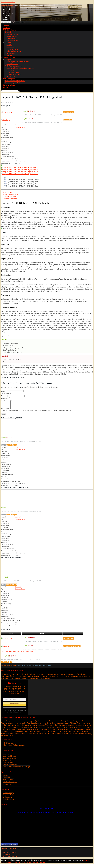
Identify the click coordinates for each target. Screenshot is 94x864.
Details (3, 445)
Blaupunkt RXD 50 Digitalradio (11, 557)
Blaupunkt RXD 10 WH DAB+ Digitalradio (15, 487)
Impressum (7, 854)
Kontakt (5, 87)
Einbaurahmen (8, 762)
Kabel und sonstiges (14, 51)
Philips (17, 447)
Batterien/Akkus (12, 49)
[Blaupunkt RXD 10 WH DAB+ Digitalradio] (14, 503)
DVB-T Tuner (11, 76)
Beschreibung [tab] (7, 192)
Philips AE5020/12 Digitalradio (11, 418)
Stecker (9, 55)
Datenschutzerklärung (10, 856)
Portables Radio (12, 34)
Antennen (10, 47)
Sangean (17, 125)
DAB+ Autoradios (9, 57)
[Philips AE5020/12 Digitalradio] (14, 434)
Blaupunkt (18, 517)
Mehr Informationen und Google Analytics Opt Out (27, 862)
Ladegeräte (11, 53)
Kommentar (5, 408)
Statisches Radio (12, 36)
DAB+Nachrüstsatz (9, 758)
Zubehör (8, 43)
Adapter (9, 45)
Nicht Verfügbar (68, 112)
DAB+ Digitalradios (9, 30)
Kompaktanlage (12, 40)
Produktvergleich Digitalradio (15, 81)
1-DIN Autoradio (12, 64)
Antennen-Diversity (13, 72)
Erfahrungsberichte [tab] (10, 194)
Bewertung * (5, 398)
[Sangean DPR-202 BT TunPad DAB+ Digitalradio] (1, 165)
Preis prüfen (67, 120)
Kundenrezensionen (10, 199)
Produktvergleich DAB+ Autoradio (17, 83)
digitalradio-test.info (19, 22)
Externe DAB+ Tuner (14, 74)
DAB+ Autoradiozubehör (13, 66)
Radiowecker (11, 38)
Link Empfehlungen (9, 852)
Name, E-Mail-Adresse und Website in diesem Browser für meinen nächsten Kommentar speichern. (38, 410)
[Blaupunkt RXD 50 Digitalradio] (14, 573)
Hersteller (6, 28)
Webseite (4, 396)
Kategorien (8, 32)
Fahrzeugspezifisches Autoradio (18, 62)
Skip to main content (8, 2)
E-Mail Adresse (6, 394)
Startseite (6, 26)
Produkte (12, 665)
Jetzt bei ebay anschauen (72, 646)
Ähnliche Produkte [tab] (9, 196)
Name (3, 391)
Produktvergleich (9, 79)
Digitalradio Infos (9, 85)
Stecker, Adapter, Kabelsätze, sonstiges (20, 68)
